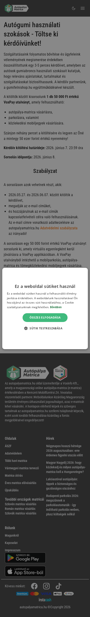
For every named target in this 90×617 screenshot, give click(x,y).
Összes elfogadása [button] (45, 317)
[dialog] (45, 308)
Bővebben (56, 307)
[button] (45, 328)
